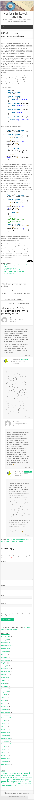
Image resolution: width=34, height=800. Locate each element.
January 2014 (5, 709)
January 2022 (5, 640)
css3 (5, 775)
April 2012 (4, 752)
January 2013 (5, 735)
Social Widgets (11, 796)
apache (10, 773)
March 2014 (4, 706)
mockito (30, 777)
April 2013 (4, 726)
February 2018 (5, 648)
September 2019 (6, 645)
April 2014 (4, 703)
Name (3, 585)
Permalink (14, 321)
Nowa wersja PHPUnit (10, 268)
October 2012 (5, 741)
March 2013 (4, 729)
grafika (25, 775)
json (23, 777)
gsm (28, 775)
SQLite (25, 781)
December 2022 (5, 637)
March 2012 (4, 755)
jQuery (20, 777)
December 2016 (5, 660)
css (2, 775)
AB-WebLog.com (22, 796)
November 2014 (6, 689)
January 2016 (5, 666)
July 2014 (4, 694)
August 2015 (5, 677)
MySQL (2, 779)
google (21, 775)
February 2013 (5, 732)
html (31, 775)
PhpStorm (15, 780)
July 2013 (4, 720)
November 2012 (6, 738)
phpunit (8, 293)
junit (25, 777)
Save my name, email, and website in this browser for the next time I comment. (16, 615)
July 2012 (4, 747)
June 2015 (4, 680)
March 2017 (4, 657)
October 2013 (5, 715)
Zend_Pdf (20, 785)
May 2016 (4, 663)
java (9, 777)
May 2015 (4, 683)
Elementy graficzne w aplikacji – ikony (19, 303)
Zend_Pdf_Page (25, 785)
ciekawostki (25, 773)
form (18, 775)
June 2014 (4, 697)
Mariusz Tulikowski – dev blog (17, 15)
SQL (23, 781)
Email (3, 595)
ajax (2, 773)
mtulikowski (7, 291)
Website (3, 603)
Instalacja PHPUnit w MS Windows (14, 271)
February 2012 (5, 758)
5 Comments (28, 293)
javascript (13, 777)
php (3, 284)
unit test (3, 784)
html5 (3, 777)
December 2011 (5, 764)
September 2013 (6, 718)
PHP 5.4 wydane (9, 273)
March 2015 (4, 686)
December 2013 (5, 712)
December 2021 (5, 642)
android (5, 773)
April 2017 (4, 654)
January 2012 (5, 761)
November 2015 (6, 671)
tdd (20, 284)
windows (12, 783)
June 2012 (4, 749)
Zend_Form (16, 785)
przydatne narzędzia (9, 781)
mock (27, 777)
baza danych (16, 773)
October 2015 (5, 674)
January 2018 (5, 651)
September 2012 (6, 744)
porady (27, 780)
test (30, 782)
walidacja (8, 784)
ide (6, 777)
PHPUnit (14, 284)
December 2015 (5, 668)
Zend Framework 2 (7, 786)
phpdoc (8, 284)
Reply (28, 355)
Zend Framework (17, 293)
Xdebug (15, 783)
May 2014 (4, 700)
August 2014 (5, 692)
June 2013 (4, 723)
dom (13, 775)
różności (19, 781)
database (9, 775)
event (15, 775)
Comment (4, 561)
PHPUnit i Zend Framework (12, 270)
